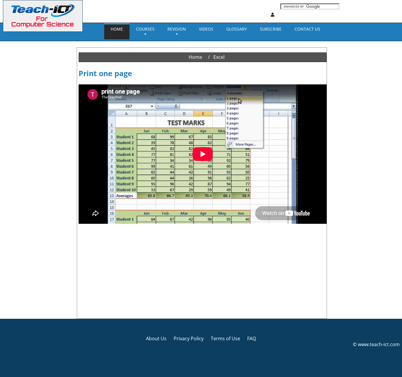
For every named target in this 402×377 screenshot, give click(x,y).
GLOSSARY (236, 29)
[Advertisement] (25, 129)
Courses (145, 29)
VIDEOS (206, 29)
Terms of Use (225, 338)
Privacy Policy (189, 338)
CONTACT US (307, 29)
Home (117, 29)
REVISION (176, 29)
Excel (219, 57)
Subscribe (271, 29)
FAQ (251, 338)
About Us (156, 338)
